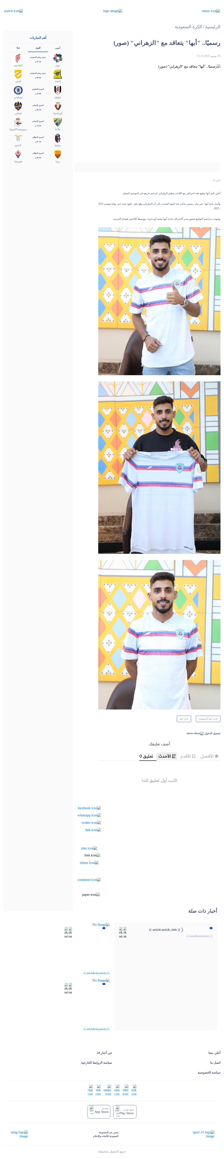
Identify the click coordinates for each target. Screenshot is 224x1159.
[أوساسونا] (57, 106)
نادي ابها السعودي (208, 718)
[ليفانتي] (18, 106)
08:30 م (38, 110)
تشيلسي (18, 97)
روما (58, 161)
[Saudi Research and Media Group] (19, 1134)
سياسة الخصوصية (209, 1072)
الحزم (18, 81)
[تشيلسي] (18, 90)
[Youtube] (107, 1090)
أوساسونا (57, 113)
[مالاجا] (57, 122)
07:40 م (38, 62)
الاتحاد (58, 81)
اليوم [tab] (38, 47)
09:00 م (38, 78)
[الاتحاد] (57, 74)
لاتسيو (18, 145)
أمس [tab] (57, 48)
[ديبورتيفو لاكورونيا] (18, 122)
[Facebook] (89, 808)
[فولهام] (57, 90)
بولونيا (58, 145)
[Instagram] (116, 1090)
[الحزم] (18, 74)
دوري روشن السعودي (38, 57)
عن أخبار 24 (104, 1052)
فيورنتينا (18, 161)
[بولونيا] (57, 138)
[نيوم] (57, 58)
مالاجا (57, 129)
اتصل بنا (215, 1062)
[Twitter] (91, 822)
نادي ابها (184, 718)
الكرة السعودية (188, 26)
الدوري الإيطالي (38, 137)
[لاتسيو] (18, 138)
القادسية (18, 65)
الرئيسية (212, 26)
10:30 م (38, 126)
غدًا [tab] (18, 48)
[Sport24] (199, 1134)
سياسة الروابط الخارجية (96, 1062)
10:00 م (38, 94)
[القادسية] (18, 58)
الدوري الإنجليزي (38, 89)
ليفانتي (18, 113)
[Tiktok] (98, 1090)
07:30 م (38, 142)
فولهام (57, 97)
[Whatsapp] (89, 815)
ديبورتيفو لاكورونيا (18, 129)
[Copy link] (93, 829)
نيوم (58, 65)
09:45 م (38, 158)
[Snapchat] (90, 1090)
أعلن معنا (214, 1052)
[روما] (57, 154)
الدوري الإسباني (38, 105)
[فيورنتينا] (18, 154)
